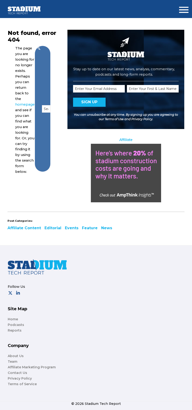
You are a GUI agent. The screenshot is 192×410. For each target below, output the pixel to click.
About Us (16, 356)
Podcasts (16, 325)
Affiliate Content (24, 228)
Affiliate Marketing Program (32, 367)
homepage (25, 104)
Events (71, 228)
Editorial (52, 228)
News (106, 228)
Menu (183, 8)
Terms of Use (114, 119)
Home (13, 319)
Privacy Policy (141, 119)
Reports (15, 330)
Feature (90, 228)
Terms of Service (22, 384)
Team (12, 361)
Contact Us (17, 373)
